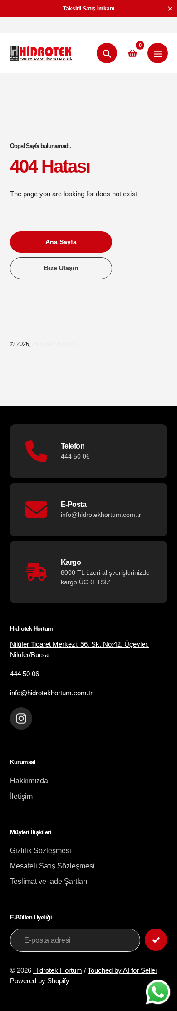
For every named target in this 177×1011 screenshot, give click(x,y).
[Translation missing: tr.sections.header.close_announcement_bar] (170, 8)
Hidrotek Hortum (54, 344)
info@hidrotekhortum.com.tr (51, 693)
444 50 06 (24, 674)
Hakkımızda (29, 781)
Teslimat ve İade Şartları (48, 881)
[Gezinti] (158, 53)
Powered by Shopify (39, 981)
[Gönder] (156, 940)
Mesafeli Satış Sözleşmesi (52, 866)
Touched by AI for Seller (122, 970)
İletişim (21, 796)
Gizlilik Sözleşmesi (40, 850)
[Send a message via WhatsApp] (158, 992)
